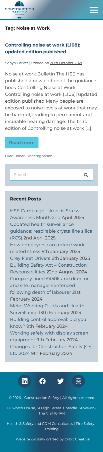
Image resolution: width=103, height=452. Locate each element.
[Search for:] (51, 174)
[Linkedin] (24, 381)
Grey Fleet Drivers (30, 258)
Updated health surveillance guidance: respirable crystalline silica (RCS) (51, 231)
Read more (23, 141)
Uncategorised (39, 156)
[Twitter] (60, 381)
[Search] (86, 174)
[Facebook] (42, 381)
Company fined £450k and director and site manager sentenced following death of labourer (49, 285)
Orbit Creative (77, 439)
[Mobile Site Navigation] (94, 10)
